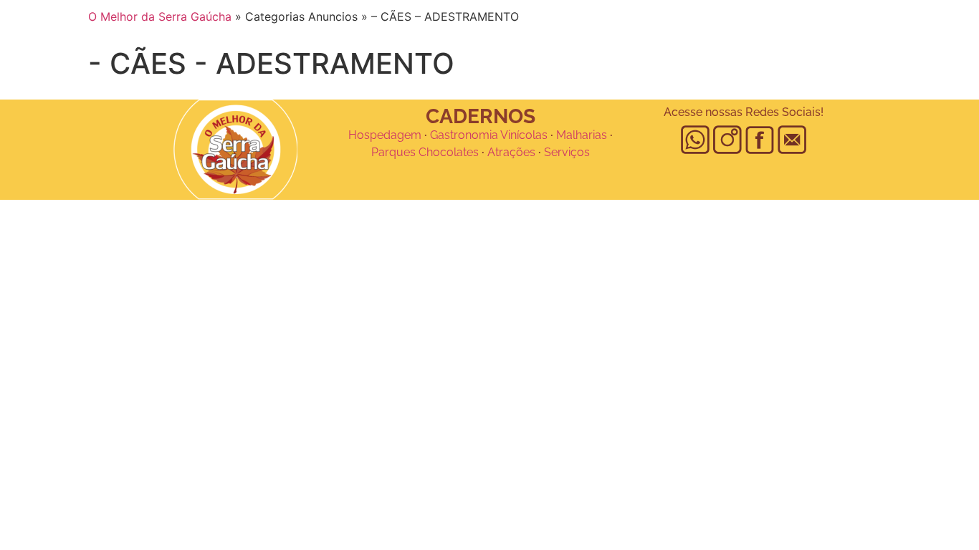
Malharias (581, 135)
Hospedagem (384, 135)
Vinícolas (524, 135)
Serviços (567, 152)
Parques (393, 152)
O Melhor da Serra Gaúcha (159, 16)
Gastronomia (464, 135)
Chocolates (449, 152)
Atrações (511, 152)
